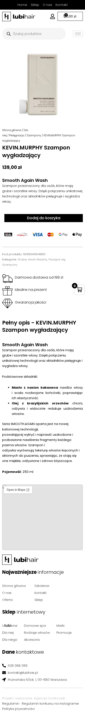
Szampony (34, 135)
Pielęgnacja (16, 135)
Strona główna (11, 130)
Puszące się (57, 259)
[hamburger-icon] (78, 34)
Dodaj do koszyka (43, 218)
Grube (22, 259)
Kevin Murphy (37, 259)
